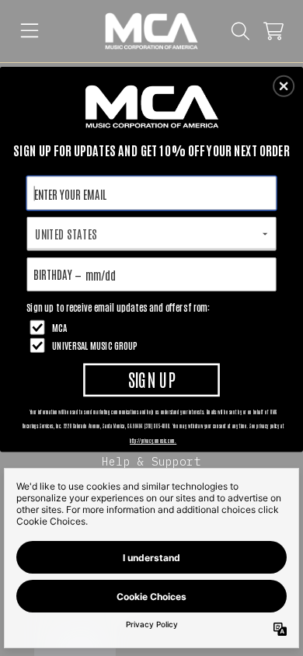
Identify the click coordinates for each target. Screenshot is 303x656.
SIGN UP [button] (152, 379)
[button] (283, 86)
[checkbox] (153, 326)
